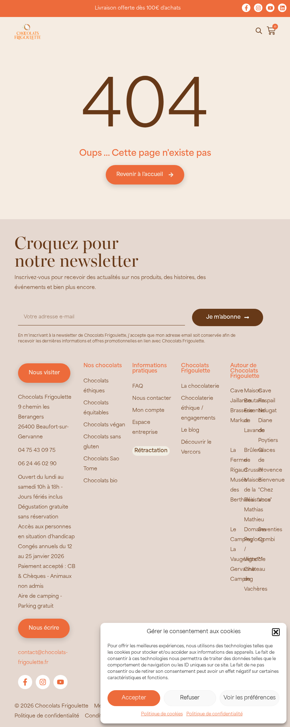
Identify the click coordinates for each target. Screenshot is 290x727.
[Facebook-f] (246, 8)
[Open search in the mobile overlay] (258, 31)
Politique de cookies (162, 714)
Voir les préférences (250, 698)
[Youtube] (270, 8)
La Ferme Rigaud (238, 460)
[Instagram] (258, 8)
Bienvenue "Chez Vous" (271, 490)
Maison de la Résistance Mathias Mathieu (257, 500)
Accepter (134, 698)
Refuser (189, 698)
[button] (275, 632)
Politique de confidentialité (214, 714)
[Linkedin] (282, 8)
